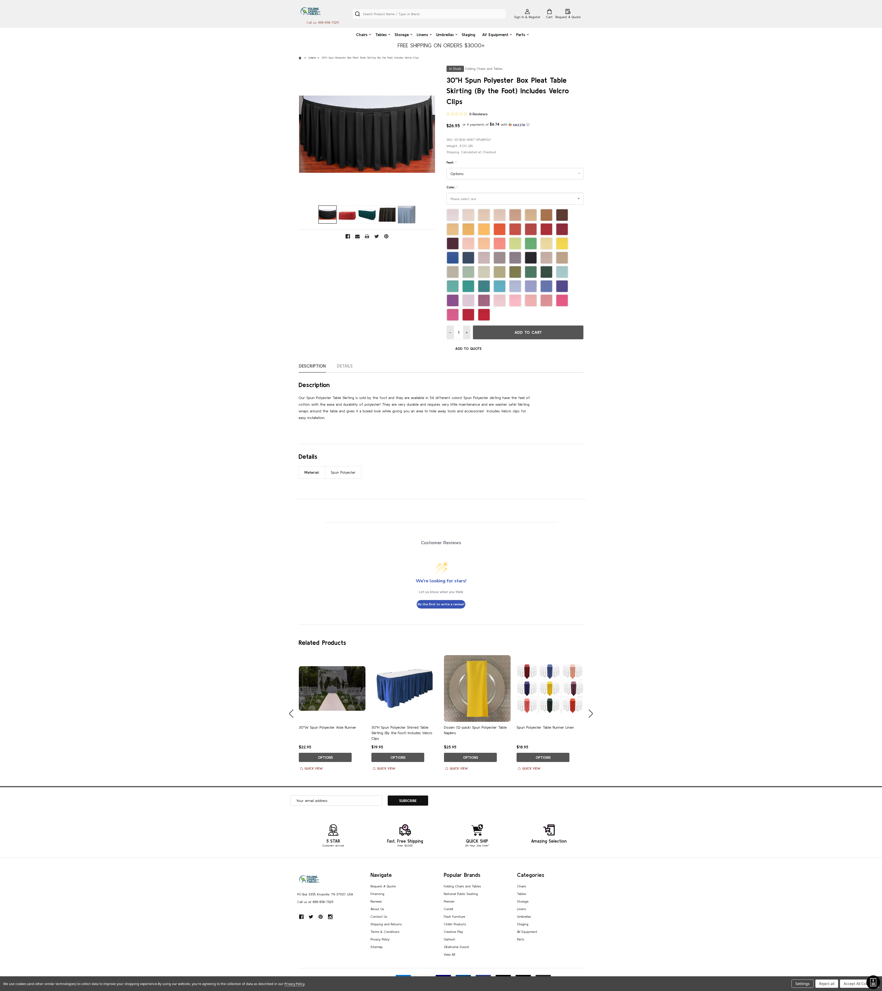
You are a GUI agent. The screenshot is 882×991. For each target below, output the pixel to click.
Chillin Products (455, 924)
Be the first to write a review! (441, 604)
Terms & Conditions (384, 932)
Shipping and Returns (386, 924)
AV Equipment (495, 34)
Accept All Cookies (859, 983)
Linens (422, 34)
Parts (520, 34)
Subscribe (408, 800)
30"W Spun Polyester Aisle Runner (327, 727)
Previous (291, 714)
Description (312, 365)
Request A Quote (383, 886)
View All (449, 954)
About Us (377, 909)
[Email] (357, 236)
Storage (402, 34)
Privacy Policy (380, 939)
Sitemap (376, 947)
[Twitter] (377, 236)
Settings (802, 983)
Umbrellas (445, 34)
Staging (468, 34)
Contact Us (378, 916)
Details (345, 365)
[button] (496, 124)
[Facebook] (348, 236)
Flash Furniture (454, 916)
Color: (452, 187)
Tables (381, 34)
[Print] (367, 236)
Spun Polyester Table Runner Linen (545, 727)
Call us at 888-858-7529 (315, 902)
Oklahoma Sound (456, 947)
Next (590, 714)
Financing (377, 894)
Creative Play (453, 932)
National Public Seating (461, 894)
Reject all (826, 983)
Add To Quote (468, 348)
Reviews (376, 901)
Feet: (452, 162)
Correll (448, 909)
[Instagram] (330, 917)
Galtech (449, 939)
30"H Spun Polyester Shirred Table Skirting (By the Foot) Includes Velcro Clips (401, 732)
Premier (449, 901)
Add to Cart (528, 332)
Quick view (313, 768)
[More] (370, 34)
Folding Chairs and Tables (462, 886)
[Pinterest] (386, 236)
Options (325, 757)
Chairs (362, 34)
